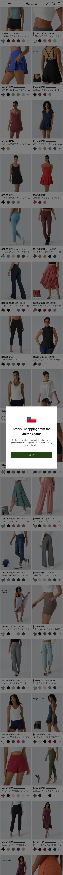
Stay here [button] (19, 440)
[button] (31, 420)
